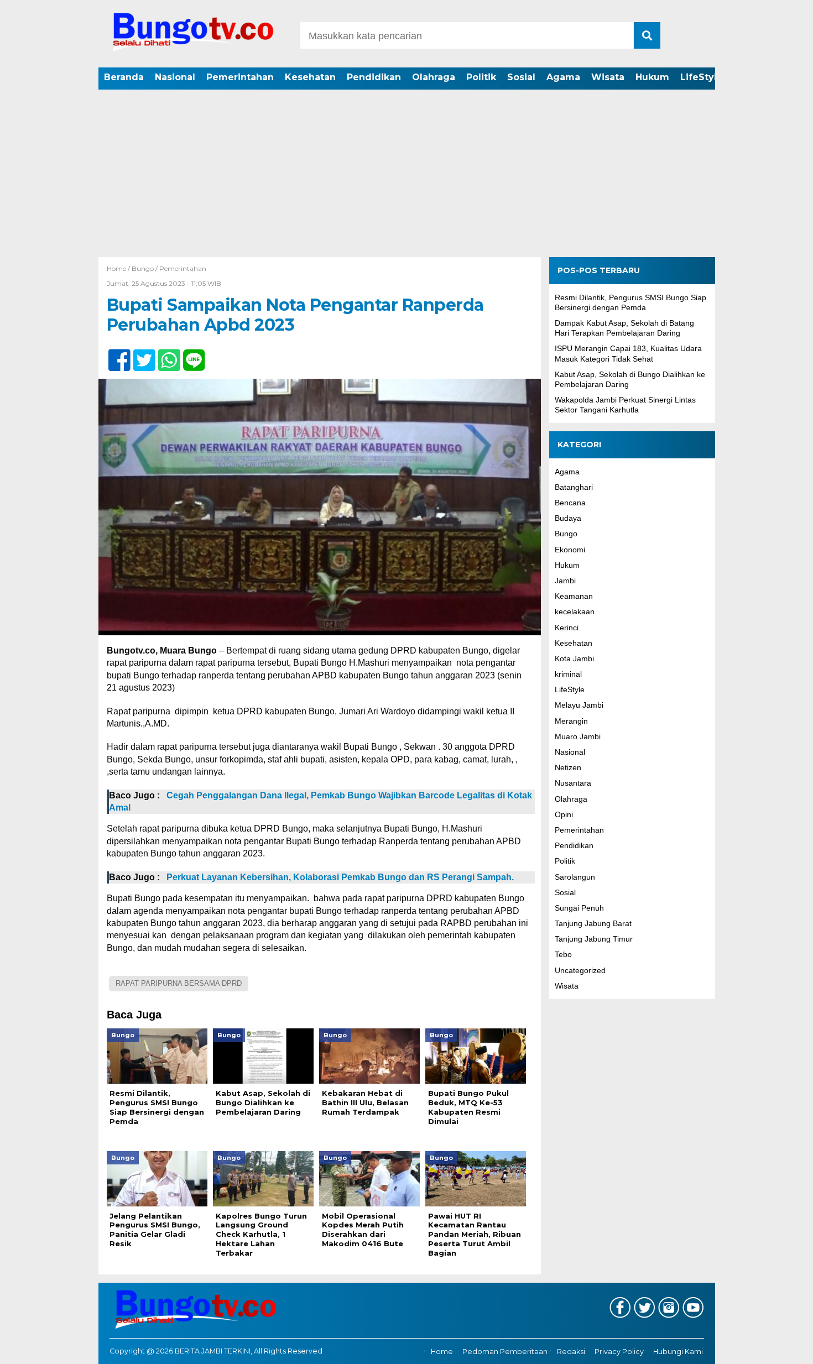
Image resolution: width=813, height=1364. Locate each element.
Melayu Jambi (579, 705)
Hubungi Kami (678, 1351)
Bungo (143, 268)
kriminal (568, 674)
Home (442, 1351)
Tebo (563, 954)
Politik (481, 77)
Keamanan (574, 596)
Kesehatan (310, 77)
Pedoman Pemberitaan (505, 1351)
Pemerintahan (240, 77)
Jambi (565, 580)
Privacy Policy (619, 1351)
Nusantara (573, 782)
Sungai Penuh (579, 907)
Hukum (652, 77)
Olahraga (433, 77)
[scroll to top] (776, 1347)
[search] (647, 35)
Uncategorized (580, 969)
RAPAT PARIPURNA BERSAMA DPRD (179, 983)
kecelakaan (575, 611)
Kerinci (567, 627)
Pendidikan (374, 77)
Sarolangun (575, 876)
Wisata (607, 77)
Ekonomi (570, 549)
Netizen (568, 767)
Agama (563, 77)
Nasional (175, 77)
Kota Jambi (574, 658)
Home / (119, 268)
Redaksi (571, 1351)
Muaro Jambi (578, 735)
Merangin (571, 720)
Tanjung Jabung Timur (594, 938)
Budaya (568, 518)
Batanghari (574, 486)
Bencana (570, 502)
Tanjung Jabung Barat (593, 923)
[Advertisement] (406, 174)
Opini (564, 813)
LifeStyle (701, 77)
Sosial (521, 77)
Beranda (124, 77)
